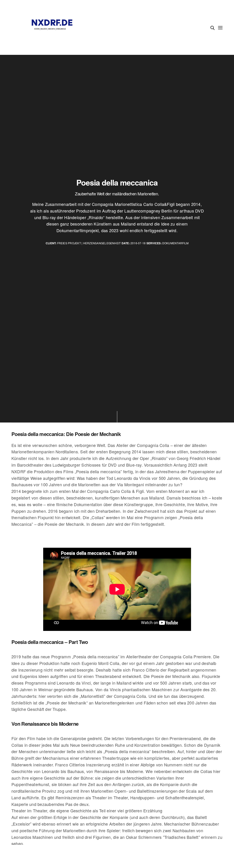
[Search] (212, 28)
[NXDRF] (52, 27)
